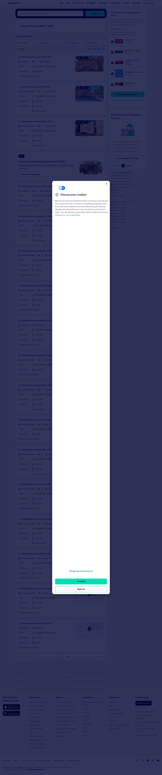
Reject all (81, 589)
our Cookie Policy (73, 215)
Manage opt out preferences (81, 571)
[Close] (106, 183)
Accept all (81, 581)
